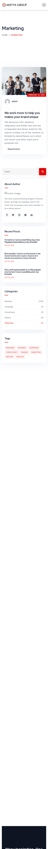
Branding (10, 348)
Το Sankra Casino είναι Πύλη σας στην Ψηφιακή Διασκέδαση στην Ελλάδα (22, 241)
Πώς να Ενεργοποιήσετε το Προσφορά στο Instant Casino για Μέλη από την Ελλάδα (23, 272)
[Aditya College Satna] (14, 5)
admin (15, 101)
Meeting (9, 357)
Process (20, 357)
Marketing (24, 323)
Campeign (24, 306)
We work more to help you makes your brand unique (22, 115)
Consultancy (24, 312)
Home (5, 35)
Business (24, 301)
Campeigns (34, 348)
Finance (24, 317)
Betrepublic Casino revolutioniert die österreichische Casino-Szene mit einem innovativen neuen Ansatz (22, 255)
